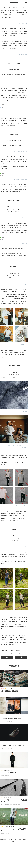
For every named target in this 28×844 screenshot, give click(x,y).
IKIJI (12, 650)
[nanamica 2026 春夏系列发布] (14, 760)
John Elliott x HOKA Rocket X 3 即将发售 (12, 745)
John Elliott (18, 650)
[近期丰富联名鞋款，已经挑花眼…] (14, 678)
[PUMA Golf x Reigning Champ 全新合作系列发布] (14, 816)
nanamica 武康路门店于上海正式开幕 (11, 718)
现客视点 (3, 688)
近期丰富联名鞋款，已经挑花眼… (10, 691)
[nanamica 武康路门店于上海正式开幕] (14, 705)
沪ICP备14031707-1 (13, 839)
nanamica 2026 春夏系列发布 (9, 773)
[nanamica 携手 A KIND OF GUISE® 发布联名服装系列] (14, 787)
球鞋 (6, 688)
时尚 (2, 715)
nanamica (3, 653)
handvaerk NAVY (5, 650)
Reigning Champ (11, 653)
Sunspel (19, 653)
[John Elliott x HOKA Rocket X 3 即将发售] (14, 732)
